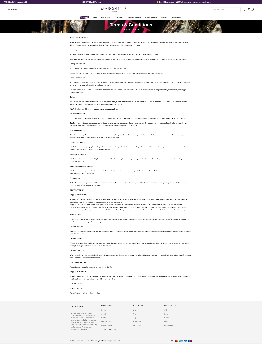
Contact (104, 318)
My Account (137, 321)
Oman (166, 314)
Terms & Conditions (108, 329)
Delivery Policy (106, 325)
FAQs (135, 310)
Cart (134, 314)
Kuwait (166, 318)
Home (124, 29)
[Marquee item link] (12, 2)
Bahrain (166, 321)
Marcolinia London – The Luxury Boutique (91, 341)
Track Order (12, 9)
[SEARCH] (238, 9)
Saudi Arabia (168, 325)
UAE (165, 310)
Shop (134, 318)
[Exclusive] (84, 17)
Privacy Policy (106, 321)
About (103, 314)
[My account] (244, 10)
